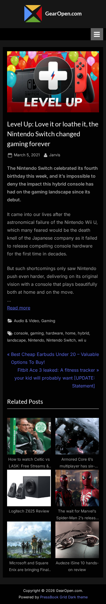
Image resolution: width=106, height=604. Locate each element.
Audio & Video (26, 320)
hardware (54, 333)
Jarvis (54, 154)
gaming (37, 333)
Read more (18, 308)
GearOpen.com (63, 13)
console (21, 333)
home (70, 333)
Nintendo (36, 340)
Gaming (48, 320)
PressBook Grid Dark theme (64, 597)
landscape (16, 340)
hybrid (83, 333)
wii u (82, 340)
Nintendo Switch (61, 340)
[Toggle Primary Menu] (97, 34)
